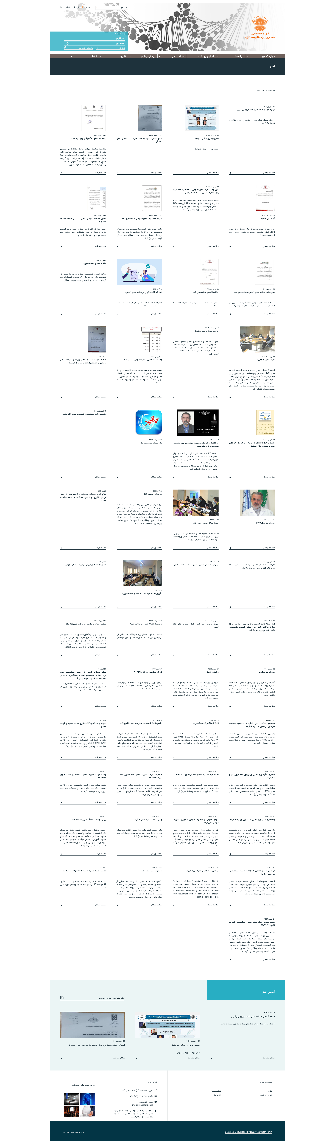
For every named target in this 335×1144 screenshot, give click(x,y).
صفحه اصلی (270, 90)
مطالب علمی (178, 56)
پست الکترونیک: (142, 1103)
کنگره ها (217, 1095)
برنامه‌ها (239, 56)
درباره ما (77, 7)
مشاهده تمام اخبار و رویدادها (111, 998)
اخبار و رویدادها (206, 56)
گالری (123, 56)
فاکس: (141, 1096)
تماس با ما (65, 7)
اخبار (270, 1090)
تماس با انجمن (265, 1095)
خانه (88, 7)
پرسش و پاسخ (147, 56)
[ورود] (67, 43)
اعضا (94, 56)
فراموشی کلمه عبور (85, 48)
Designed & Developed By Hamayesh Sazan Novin (248, 1132)
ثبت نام (122, 48)
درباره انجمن (268, 56)
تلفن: (137, 1090)
